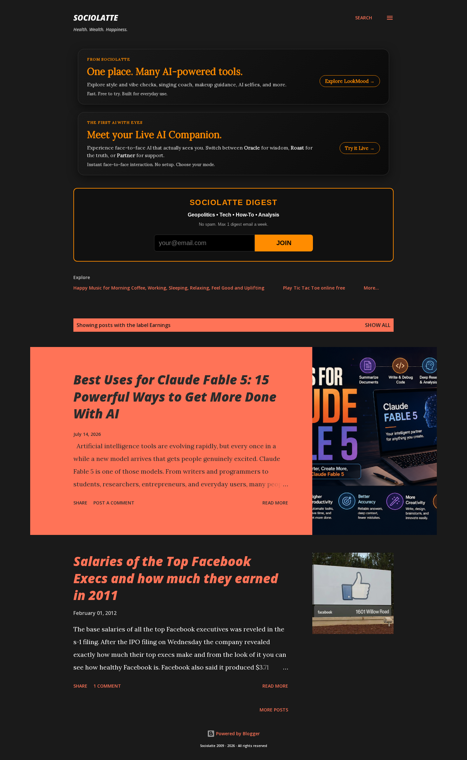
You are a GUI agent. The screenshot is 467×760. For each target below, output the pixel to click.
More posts (274, 710)
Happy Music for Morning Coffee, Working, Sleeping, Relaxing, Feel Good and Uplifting (168, 288)
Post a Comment (113, 503)
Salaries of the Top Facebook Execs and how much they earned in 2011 (175, 578)
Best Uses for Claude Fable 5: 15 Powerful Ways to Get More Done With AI (174, 396)
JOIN (283, 242)
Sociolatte (95, 17)
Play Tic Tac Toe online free (314, 288)
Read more (275, 503)
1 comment (107, 686)
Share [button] (80, 503)
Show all (377, 325)
